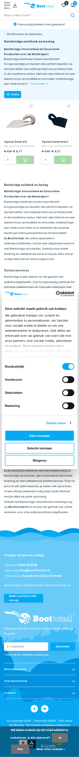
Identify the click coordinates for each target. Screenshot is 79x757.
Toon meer (38, 84)
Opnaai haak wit (15, 141)
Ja (60, 737)
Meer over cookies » (51, 749)
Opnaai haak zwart (55, 141)
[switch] (68, 379)
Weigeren (40, 460)
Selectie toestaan (39, 448)
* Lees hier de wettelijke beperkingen (26, 654)
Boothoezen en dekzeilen (24, 34)
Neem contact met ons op (22, 598)
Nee (20, 749)
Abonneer (63, 646)
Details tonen (56, 423)
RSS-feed (65, 721)
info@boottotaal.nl (34, 570)
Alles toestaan (39, 436)
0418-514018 (27, 565)
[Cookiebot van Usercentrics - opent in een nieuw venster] (56, 293)
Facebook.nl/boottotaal (42, 576)
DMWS (52, 721)
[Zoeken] (73, 15)
